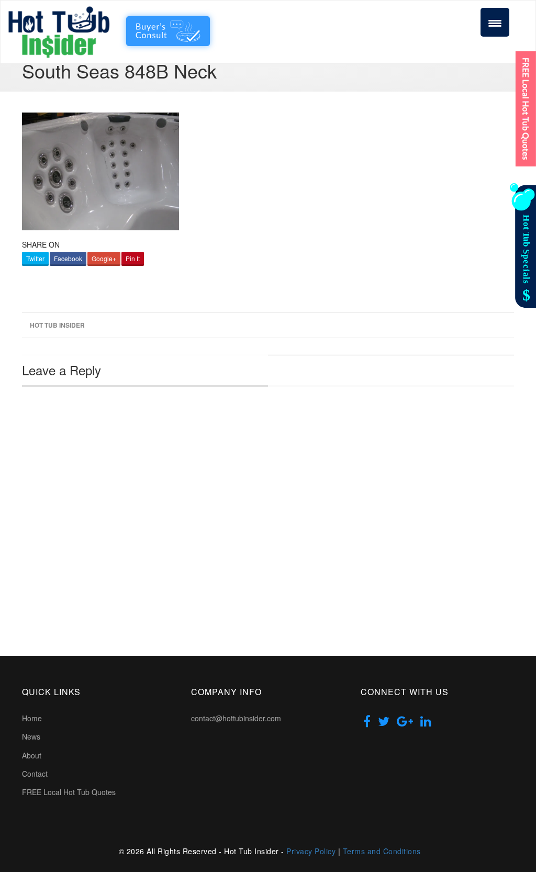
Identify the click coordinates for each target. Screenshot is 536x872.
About (31, 755)
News (31, 736)
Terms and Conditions (382, 851)
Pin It (133, 258)
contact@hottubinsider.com (236, 718)
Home (32, 718)
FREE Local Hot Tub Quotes (69, 792)
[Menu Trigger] (495, 22)
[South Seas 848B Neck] (100, 170)
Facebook (68, 258)
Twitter (35, 258)
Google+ (104, 258)
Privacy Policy (311, 851)
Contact (35, 773)
